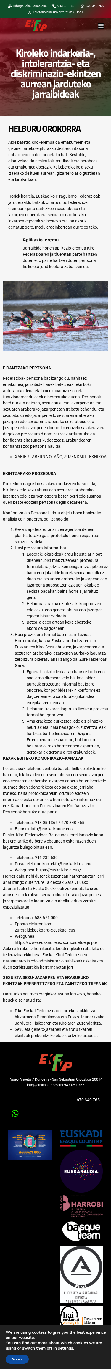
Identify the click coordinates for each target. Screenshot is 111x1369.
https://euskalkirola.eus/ (58, 870)
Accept (17, 1359)
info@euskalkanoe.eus (52, 828)
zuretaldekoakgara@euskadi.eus (45, 930)
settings (65, 1348)
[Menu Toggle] (101, 26)
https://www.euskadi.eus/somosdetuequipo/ (56, 942)
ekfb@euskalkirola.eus (71, 863)
